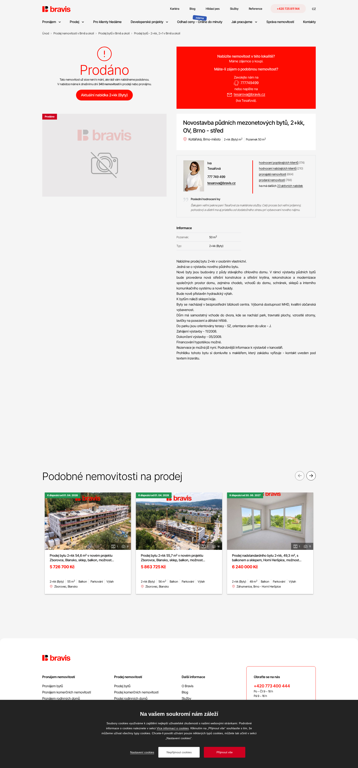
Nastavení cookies (142, 752)
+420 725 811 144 (288, 8)
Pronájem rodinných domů (61, 698)
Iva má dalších (281, 185)
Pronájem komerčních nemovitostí (66, 692)
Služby (186, 698)
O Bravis (188, 686)
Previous (299, 475)
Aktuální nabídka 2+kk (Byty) (104, 95)
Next (311, 475)
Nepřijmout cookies (179, 752)
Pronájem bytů (52, 686)
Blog (185, 692)
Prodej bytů (122, 686)
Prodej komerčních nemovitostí (136, 692)
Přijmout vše (224, 752)
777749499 (250, 83)
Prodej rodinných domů (131, 698)
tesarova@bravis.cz (249, 94)
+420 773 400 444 (272, 685)
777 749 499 (216, 177)
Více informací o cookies (173, 728)
